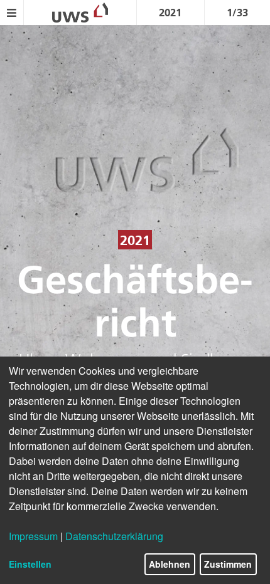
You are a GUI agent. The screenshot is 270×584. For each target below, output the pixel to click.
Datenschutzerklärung (114, 536)
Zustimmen (228, 564)
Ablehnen (169, 564)
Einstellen (30, 564)
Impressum (33, 536)
